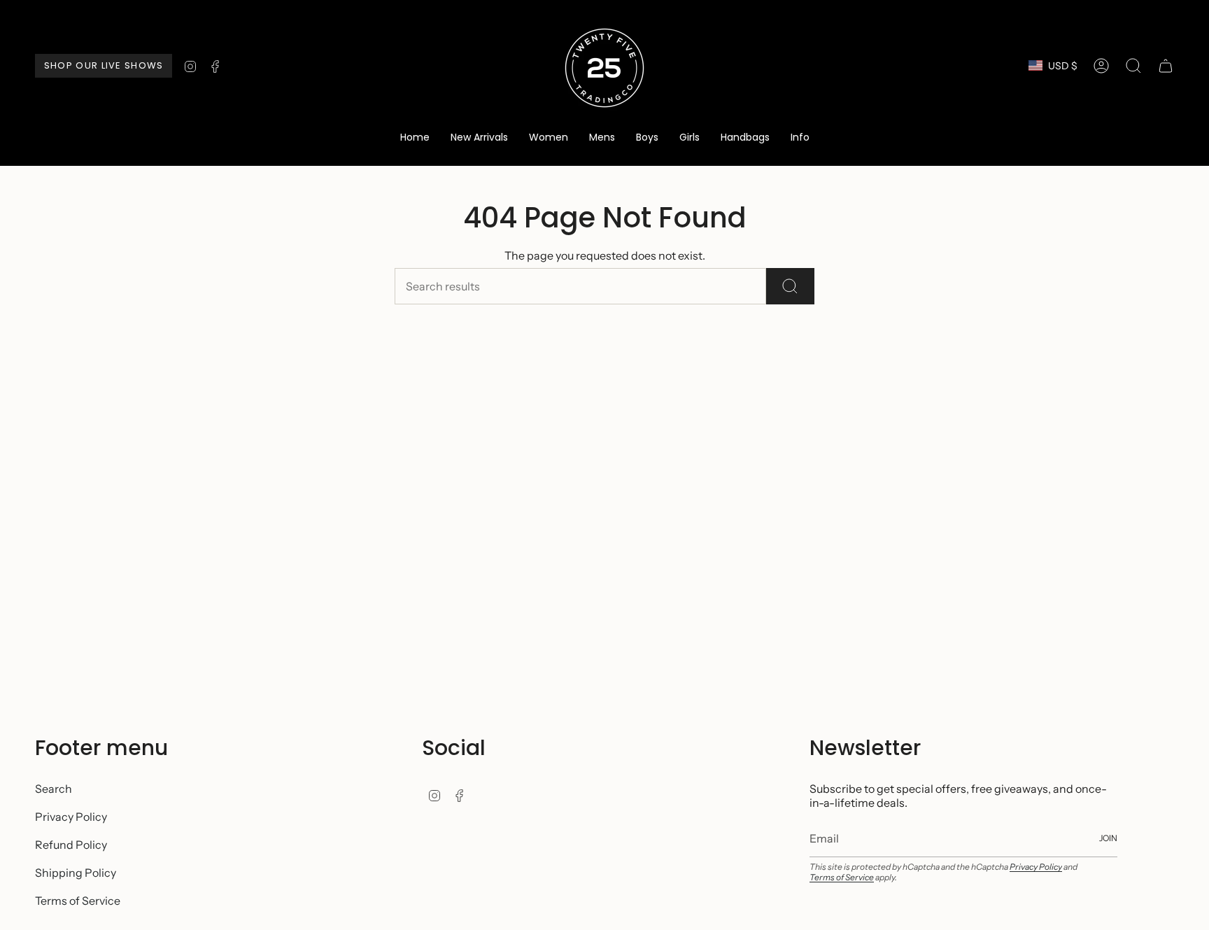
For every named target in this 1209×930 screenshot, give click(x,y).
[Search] (790, 286)
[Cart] (1166, 66)
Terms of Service (77, 901)
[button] (548, 138)
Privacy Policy (71, 817)
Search (53, 789)
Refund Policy (71, 845)
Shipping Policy (75, 873)
